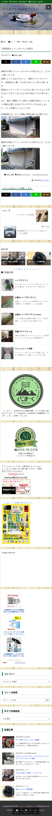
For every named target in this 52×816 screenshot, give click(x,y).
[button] (5, 259)
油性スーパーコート (23, 174)
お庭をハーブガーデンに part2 (28, 314)
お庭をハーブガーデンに (25, 297)
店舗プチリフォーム (23, 331)
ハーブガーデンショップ (40, 174)
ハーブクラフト (21, 280)
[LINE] (36, 62)
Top (4, 42)
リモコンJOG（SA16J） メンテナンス (29, 773)
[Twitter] (6, 62)
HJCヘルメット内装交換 (24, 789)
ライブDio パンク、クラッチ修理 (27, 740)
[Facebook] (16, 62)
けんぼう (46, 180)
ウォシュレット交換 (23, 349)
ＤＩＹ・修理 (15, 42)
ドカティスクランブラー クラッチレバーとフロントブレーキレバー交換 (32, 757)
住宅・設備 (28, 42)
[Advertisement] (17, 569)
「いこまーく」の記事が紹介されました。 (18, 503)
